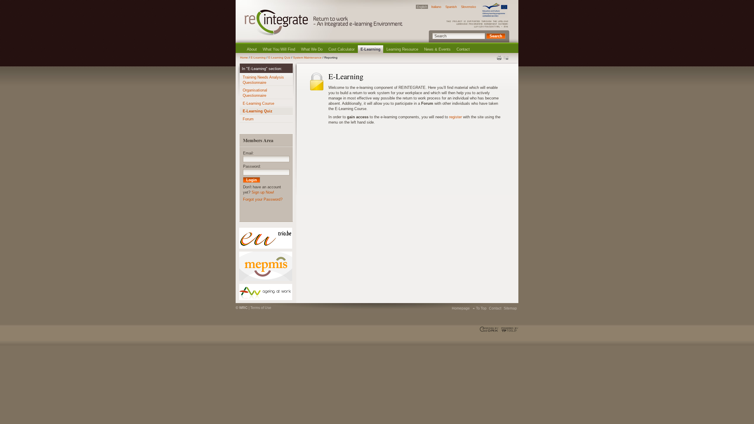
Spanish (451, 7)
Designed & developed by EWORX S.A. (490, 329)
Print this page (499, 57)
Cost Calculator (341, 49)
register (455, 117)
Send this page (506, 57)
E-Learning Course (258, 103)
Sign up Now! (263, 192)
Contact (463, 49)
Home (244, 57)
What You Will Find (279, 49)
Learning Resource (402, 49)
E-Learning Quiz (279, 57)
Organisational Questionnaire (255, 93)
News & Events (437, 49)
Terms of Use (260, 308)
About (252, 49)
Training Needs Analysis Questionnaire (263, 80)
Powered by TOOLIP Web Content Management (508, 329)
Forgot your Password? (262, 199)
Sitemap (510, 308)
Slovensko (468, 7)
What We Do (312, 49)
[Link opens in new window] (265, 238)
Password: (252, 166)
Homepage (461, 308)
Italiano (436, 7)
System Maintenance (307, 57)
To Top (481, 308)
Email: (248, 153)
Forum (248, 119)
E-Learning (371, 49)
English (422, 7)
